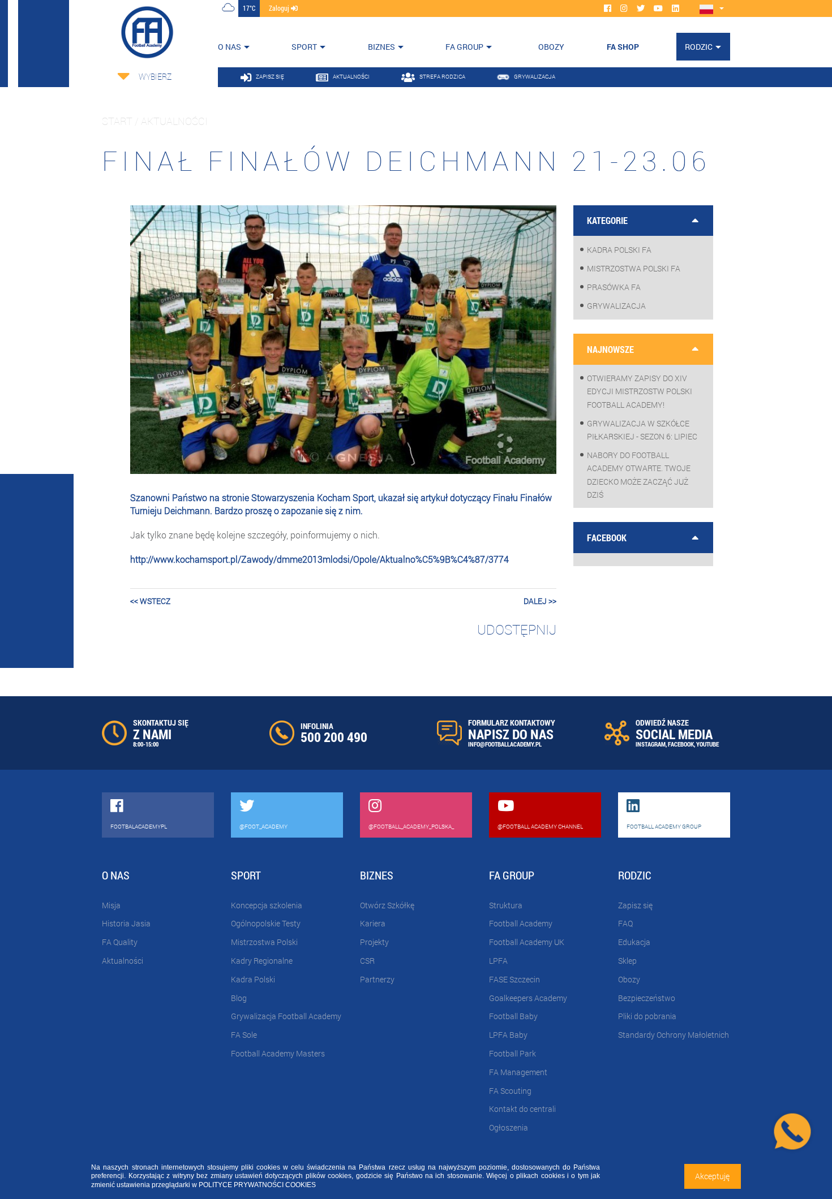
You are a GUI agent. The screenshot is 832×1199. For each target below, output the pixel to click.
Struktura (505, 905)
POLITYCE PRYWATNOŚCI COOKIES (257, 1185)
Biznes (381, 46)
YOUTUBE (707, 744)
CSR (367, 960)
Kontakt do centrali (522, 1108)
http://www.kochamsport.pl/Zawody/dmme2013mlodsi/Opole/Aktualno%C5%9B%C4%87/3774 (319, 559)
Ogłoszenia (508, 1127)
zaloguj (280, 7)
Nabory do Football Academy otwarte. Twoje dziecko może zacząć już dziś (639, 475)
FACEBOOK (681, 744)
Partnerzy (377, 979)
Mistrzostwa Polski (264, 942)
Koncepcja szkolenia (266, 905)
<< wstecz (150, 601)
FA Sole (244, 1034)
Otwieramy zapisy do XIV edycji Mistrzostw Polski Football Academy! (639, 391)
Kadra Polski (253, 979)
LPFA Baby (508, 1034)
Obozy (629, 979)
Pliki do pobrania (647, 1016)
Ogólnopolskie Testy (266, 923)
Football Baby (513, 1016)
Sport (304, 46)
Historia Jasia (126, 923)
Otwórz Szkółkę (387, 905)
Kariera (372, 923)
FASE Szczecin (514, 979)
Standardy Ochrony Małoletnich (673, 1034)
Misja (111, 905)
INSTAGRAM (651, 744)
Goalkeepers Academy (528, 998)
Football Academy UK (526, 942)
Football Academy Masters (278, 1053)
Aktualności (122, 960)
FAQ (625, 923)
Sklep (627, 960)
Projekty (374, 942)
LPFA (498, 960)
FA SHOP (623, 46)
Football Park (512, 1053)
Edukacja (634, 942)
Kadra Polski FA (619, 249)
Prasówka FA (614, 287)
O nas (229, 46)
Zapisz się (635, 905)
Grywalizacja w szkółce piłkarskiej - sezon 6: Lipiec (642, 430)
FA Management (518, 1072)
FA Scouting (510, 1090)
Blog (239, 998)
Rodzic (699, 46)
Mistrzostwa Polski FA (633, 268)
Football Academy (520, 923)
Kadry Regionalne (262, 960)
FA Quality (120, 942)
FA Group (464, 46)
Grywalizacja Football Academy (286, 1016)
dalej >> (540, 601)
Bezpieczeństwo (646, 998)
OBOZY (551, 46)
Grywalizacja (616, 305)
